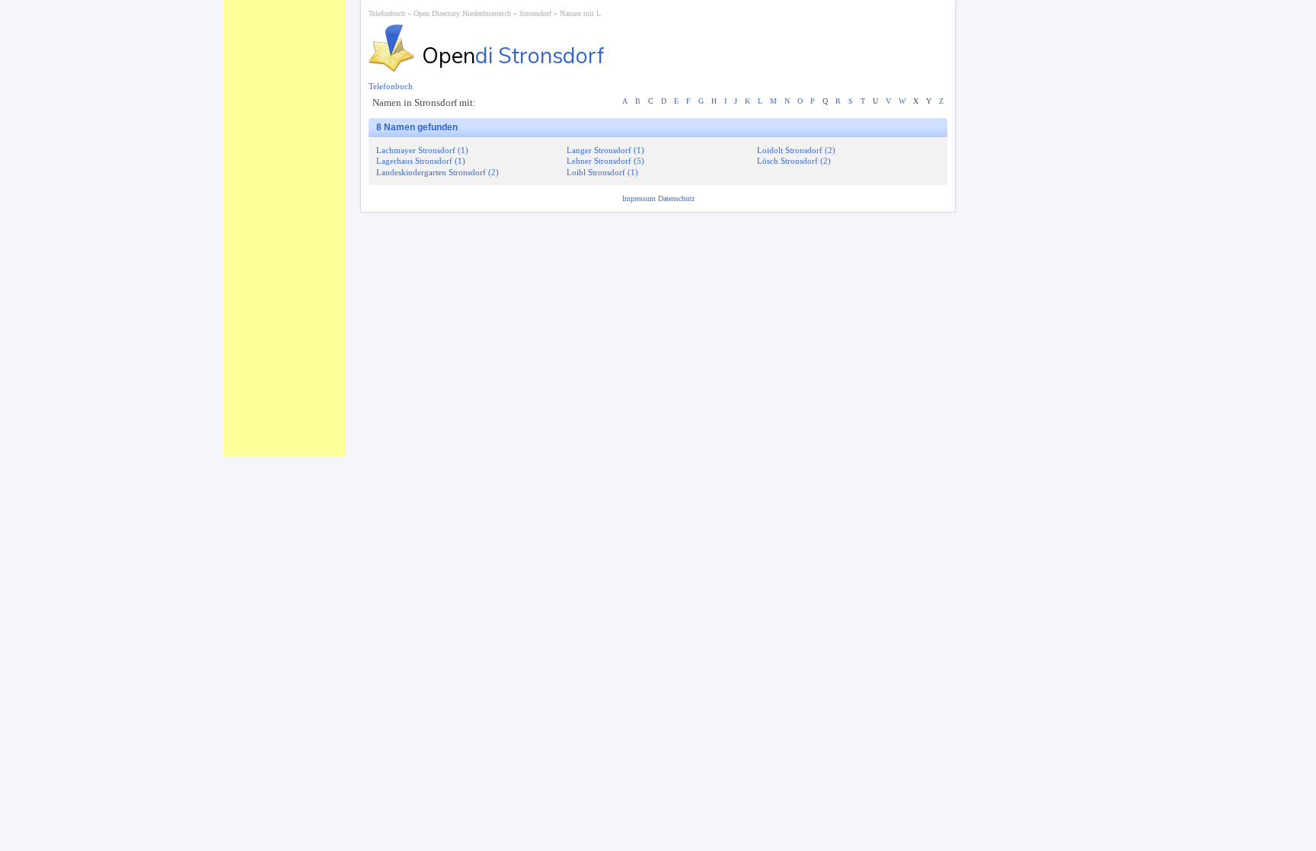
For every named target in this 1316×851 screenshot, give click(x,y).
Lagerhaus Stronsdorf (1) (420, 160)
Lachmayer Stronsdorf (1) (422, 150)
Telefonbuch (387, 13)
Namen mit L (580, 13)
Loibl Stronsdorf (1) (602, 172)
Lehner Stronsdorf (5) (605, 160)
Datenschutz (676, 198)
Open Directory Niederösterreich (462, 13)
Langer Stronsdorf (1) (605, 150)
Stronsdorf (535, 13)
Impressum (640, 198)
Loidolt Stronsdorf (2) (796, 150)
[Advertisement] (285, 228)
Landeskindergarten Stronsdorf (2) (437, 172)
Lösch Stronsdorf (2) (794, 160)
